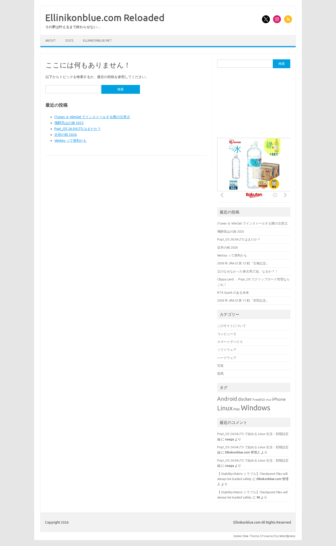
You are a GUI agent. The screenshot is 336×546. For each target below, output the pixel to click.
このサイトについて (231, 325)
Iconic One (241, 536)
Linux (225, 408)
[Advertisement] (254, 105)
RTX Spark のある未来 (233, 292)
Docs (69, 40)
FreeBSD (259, 399)
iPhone (279, 399)
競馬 (220, 373)
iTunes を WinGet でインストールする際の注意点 (92, 117)
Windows (255, 408)
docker (245, 399)
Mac (236, 409)
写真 (220, 365)
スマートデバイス (230, 341)
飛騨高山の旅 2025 (69, 123)
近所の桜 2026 (65, 135)
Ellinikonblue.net (97, 40)
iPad (268, 399)
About (50, 40)
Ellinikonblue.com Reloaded (105, 17)
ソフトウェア (226, 349)
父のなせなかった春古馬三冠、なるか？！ (247, 271)
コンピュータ (226, 334)
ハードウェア (226, 357)
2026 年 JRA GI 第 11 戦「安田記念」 (243, 300)
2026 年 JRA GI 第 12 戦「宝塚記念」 (243, 263)
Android (227, 399)
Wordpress (287, 536)
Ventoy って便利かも (70, 141)
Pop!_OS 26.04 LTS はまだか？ (77, 129)
